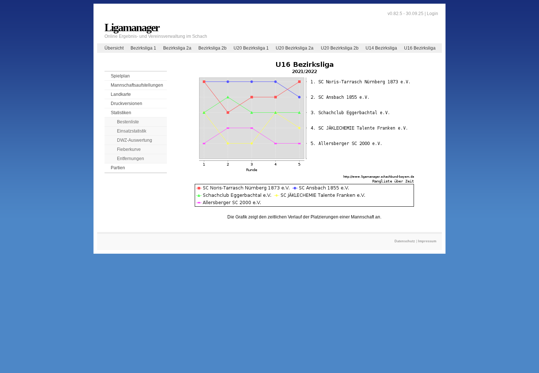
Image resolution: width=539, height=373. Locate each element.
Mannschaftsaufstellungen (137, 85)
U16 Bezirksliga (420, 48)
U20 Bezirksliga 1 (251, 48)
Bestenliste (128, 121)
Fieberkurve (129, 149)
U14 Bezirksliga (381, 48)
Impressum (427, 241)
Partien (118, 167)
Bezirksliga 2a (177, 48)
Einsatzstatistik (131, 131)
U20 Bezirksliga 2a (295, 48)
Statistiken (121, 112)
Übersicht (114, 48)
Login (432, 13)
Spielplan (120, 76)
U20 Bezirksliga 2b (340, 48)
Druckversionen (126, 103)
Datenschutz (405, 241)
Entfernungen (130, 158)
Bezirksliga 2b (212, 48)
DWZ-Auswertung (134, 140)
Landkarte (121, 94)
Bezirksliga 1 (143, 48)
